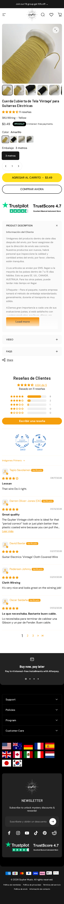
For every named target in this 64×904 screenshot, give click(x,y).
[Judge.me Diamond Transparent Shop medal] (39, 441)
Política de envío (20, 889)
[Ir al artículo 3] (31, 90)
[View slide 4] (38, 679)
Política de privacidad (32, 885)
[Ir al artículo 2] (19, 90)
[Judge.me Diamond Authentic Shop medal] (22, 441)
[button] (10, 112)
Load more (23, 321)
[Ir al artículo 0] (7, 90)
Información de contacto (40, 889)
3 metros (10, 155)
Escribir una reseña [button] (32, 421)
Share (10, 359)
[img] (10, 478)
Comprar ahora (32, 189)
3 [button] (33, 635)
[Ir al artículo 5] (54, 90)
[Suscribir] (52, 821)
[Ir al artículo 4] (42, 90)
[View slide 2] (30, 679)
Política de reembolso (12, 885)
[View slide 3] (34, 679)
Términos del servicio (52, 885)
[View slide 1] (26, 679)
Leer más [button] (7, 531)
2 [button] (27, 635)
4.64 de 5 (41, 385)
